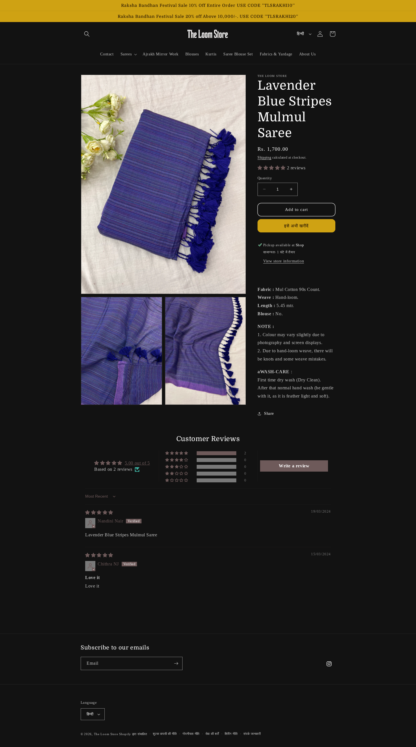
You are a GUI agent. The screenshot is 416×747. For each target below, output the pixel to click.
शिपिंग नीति (231, 733)
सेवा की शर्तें (212, 733)
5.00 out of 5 (137, 463)
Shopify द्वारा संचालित (133, 734)
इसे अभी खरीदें (296, 226)
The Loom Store (106, 734)
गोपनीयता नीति (191, 733)
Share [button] (269, 413)
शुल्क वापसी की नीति (165, 733)
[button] (87, 34)
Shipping (264, 157)
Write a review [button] (294, 465)
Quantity (265, 178)
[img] (99, 512)
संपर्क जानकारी (252, 733)
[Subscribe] (176, 663)
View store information (283, 261)
